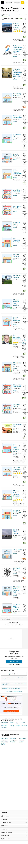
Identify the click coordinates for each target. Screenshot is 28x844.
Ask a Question (15, 673)
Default (23, 15)
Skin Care (12, 741)
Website (15, 33)
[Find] (22, 2)
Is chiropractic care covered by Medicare (11, 688)
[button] (26, 2)
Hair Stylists (22, 740)
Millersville (24, 725)
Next (22, 625)
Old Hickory (17, 723)
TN (6, 618)
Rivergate (18, 725)
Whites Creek (4, 725)
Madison (12, 722)
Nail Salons (3, 740)
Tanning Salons (13, 740)
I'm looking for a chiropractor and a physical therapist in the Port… (14, 683)
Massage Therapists (17, 97)
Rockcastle (3, 727)
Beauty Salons (4, 738)
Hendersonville (4, 722)
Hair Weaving (22, 738)
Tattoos (21, 741)
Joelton (23, 722)
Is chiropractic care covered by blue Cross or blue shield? (13, 678)
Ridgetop (12, 725)
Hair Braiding (13, 738)
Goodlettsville (11, 618)
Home (2, 618)
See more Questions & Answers (14, 691)
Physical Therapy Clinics (18, 29)
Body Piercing (4, 741)
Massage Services (19, 618)
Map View (6, 15)
